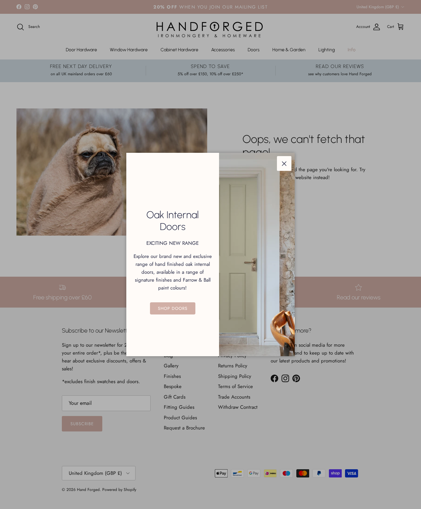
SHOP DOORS (172, 308)
